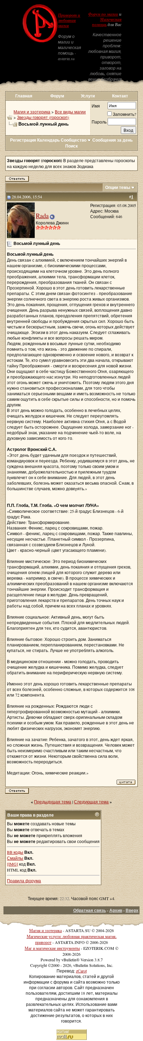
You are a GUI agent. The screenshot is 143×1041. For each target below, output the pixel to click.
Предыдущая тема (52, 801)
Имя (96, 106)
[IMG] (12, 864)
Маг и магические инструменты (52, 948)
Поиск (71, 146)
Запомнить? (124, 114)
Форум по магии (103, 14)
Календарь (48, 140)
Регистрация (23, 140)
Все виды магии (70, 111)
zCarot (81, 971)
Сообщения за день (112, 140)
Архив (115, 910)
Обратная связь (89, 910)
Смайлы (15, 858)
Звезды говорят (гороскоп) (43, 117)
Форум (57, 96)
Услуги (88, 96)
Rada (42, 215)
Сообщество (73, 140)
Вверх (132, 910)
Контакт (120, 96)
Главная (23, 96)
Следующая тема (91, 801)
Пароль (99, 122)
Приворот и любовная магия (69, 20)
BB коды (15, 852)
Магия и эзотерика (32, 111)
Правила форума (24, 880)
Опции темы (117, 187)
